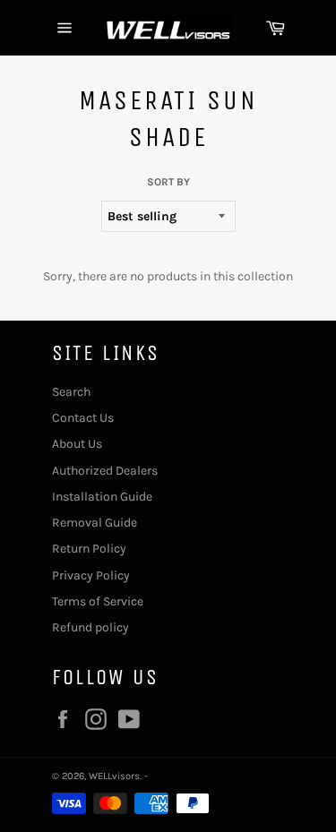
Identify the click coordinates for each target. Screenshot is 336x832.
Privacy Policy (91, 575)
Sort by (168, 182)
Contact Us (83, 417)
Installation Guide (102, 496)
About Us (77, 443)
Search (71, 391)
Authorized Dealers (105, 470)
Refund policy (90, 627)
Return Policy (89, 548)
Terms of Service (97, 601)
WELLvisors (114, 776)
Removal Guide (94, 522)
